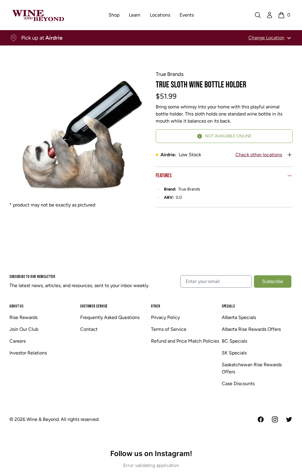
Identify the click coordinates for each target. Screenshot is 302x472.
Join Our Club (23, 329)
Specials (228, 306)
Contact (89, 329)
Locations (160, 15)
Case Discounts (238, 383)
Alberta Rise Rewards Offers (251, 329)
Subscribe (272, 281)
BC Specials (234, 341)
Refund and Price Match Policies (185, 341)
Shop (114, 15)
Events (187, 15)
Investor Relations (28, 353)
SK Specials (234, 353)
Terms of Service (168, 329)
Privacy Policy (165, 317)
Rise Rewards (23, 317)
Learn (134, 15)
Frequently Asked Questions (109, 317)
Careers (17, 341)
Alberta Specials (239, 317)
